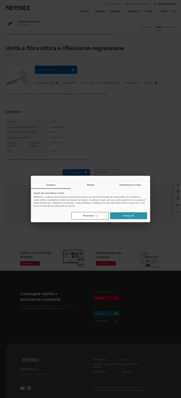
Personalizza (88, 216)
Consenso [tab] (51, 185)
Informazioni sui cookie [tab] (130, 185)
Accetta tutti (128, 216)
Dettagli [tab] (90, 185)
